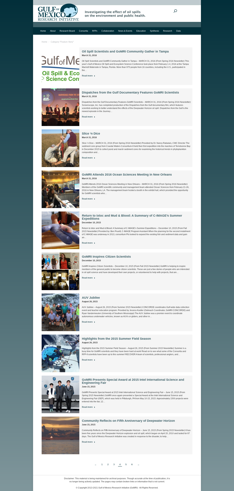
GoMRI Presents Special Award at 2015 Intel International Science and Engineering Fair (133, 381)
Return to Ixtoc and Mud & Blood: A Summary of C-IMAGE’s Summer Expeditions (132, 217)
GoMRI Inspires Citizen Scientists (106, 256)
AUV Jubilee (91, 297)
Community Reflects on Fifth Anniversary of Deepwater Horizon (128, 420)
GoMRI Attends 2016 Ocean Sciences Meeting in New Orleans (127, 174)
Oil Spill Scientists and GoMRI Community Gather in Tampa (125, 51)
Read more (87, 76)
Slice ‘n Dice (91, 133)
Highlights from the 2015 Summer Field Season (116, 338)
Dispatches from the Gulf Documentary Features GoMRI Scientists (130, 92)
